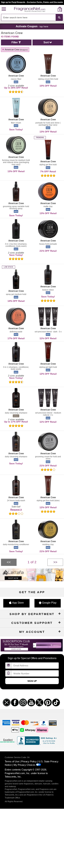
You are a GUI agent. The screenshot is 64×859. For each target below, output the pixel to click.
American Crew (16, 49)
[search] (54, 9)
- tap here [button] (32, 26)
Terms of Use (12, 761)
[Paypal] (43, 722)
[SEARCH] (59, 17)
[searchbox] (28, 17)
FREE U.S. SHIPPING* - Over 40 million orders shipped (32, 2)
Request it (16, 509)
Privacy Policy (29, 761)
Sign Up (32, 681)
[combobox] (32, 17)
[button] (3, 9)
